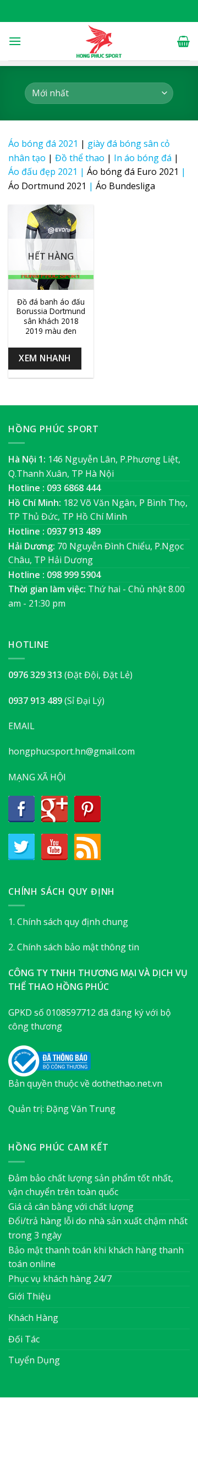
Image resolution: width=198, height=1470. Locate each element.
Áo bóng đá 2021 (43, 143)
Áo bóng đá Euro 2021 (133, 172)
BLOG (120, 1439)
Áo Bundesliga (125, 186)
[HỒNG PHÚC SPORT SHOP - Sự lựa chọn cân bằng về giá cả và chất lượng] (99, 41)
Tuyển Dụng (34, 1360)
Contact (154, 1439)
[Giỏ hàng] (183, 41)
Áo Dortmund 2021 (47, 186)
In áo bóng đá (143, 158)
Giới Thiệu (29, 1296)
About (39, 1439)
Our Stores (81, 1439)
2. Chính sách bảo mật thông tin (73, 947)
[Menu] (14, 40)
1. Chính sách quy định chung (68, 922)
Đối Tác (24, 1339)
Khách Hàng (33, 1318)
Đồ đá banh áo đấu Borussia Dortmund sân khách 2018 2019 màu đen (50, 316)
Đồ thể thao (80, 158)
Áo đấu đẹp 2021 (43, 172)
